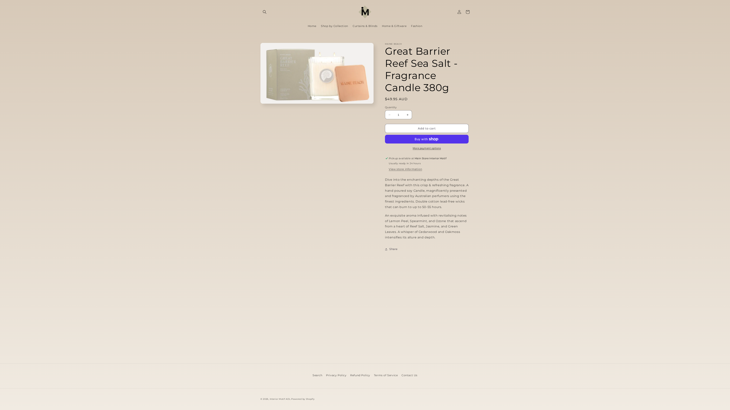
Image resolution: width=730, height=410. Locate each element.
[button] (264, 12)
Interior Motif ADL (280, 399)
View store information (405, 169)
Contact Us (409, 375)
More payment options (427, 148)
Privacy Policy (336, 375)
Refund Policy (360, 375)
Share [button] (393, 249)
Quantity (391, 107)
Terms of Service (386, 375)
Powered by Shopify (303, 399)
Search (317, 375)
